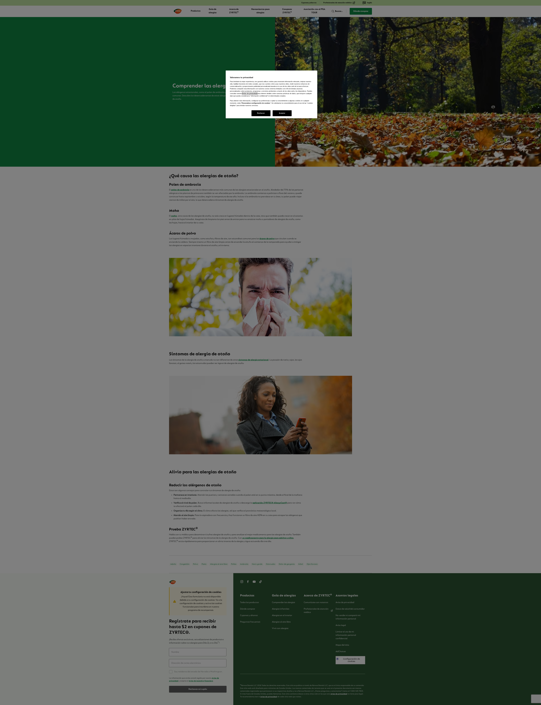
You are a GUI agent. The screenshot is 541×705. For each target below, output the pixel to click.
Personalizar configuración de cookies (256, 103)
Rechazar (261, 113)
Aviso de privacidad (249, 93)
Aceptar (282, 113)
